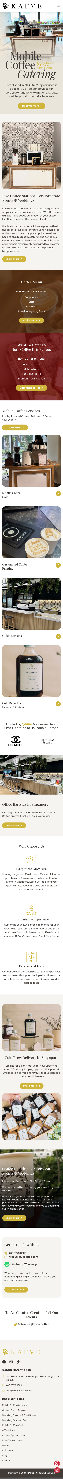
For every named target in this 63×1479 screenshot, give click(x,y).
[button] (58, 6)
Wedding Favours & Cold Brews (19, 1415)
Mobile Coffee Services (14, 1405)
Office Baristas (12, 636)
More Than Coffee (12, 1440)
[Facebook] (4, 1362)
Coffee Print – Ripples (14, 1410)
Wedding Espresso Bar (14, 1420)
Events (5, 1445)
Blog (4, 1455)
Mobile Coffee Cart (12, 1425)
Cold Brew (7, 1450)
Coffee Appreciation (13, 1435)
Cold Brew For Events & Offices (13, 705)
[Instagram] (11, 1362)
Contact (7, 1460)
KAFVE (30, 1472)
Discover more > (31, 106)
